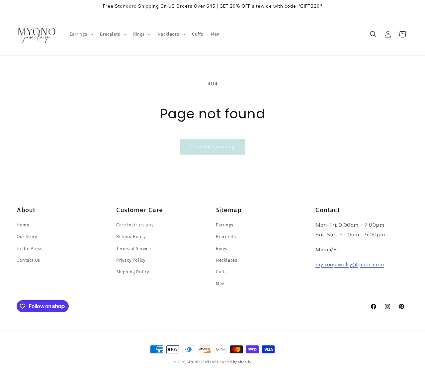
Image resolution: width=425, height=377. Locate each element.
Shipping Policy (132, 272)
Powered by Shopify (234, 361)
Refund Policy (131, 237)
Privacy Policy (130, 260)
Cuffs (221, 272)
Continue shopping (212, 146)
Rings (221, 248)
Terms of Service (133, 248)
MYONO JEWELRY (201, 361)
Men (220, 283)
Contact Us (28, 260)
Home (23, 225)
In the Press (29, 248)
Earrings (224, 225)
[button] (81, 34)
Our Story (27, 237)
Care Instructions (134, 225)
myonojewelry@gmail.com (349, 264)
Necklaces (226, 260)
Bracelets (226, 237)
